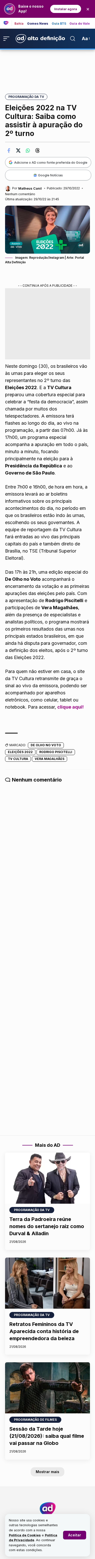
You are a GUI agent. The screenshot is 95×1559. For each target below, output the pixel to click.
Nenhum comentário (20, 194)
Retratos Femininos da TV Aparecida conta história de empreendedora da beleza (44, 1331)
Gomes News (37, 23)
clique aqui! (70, 707)
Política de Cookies (25, 1535)
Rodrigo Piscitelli (55, 752)
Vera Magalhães (49, 759)
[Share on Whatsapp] (27, 150)
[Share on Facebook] (8, 150)
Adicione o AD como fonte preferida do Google (50, 162)
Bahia (19, 23)
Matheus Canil (30, 188)
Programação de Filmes (35, 1420)
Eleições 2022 (20, 752)
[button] (74, 1535)
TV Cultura (18, 759)
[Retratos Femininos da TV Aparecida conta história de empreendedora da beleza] (47, 1283)
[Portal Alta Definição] (48, 1509)
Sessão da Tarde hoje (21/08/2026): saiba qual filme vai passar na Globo (46, 1436)
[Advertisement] (47, 68)
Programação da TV (26, 97)
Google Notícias (50, 175)
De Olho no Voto (46, 745)
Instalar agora (65, 9)
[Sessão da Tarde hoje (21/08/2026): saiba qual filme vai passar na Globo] (47, 1387)
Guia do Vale (79, 23)
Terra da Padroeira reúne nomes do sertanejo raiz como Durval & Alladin (46, 1226)
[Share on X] (18, 150)
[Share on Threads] (37, 150)
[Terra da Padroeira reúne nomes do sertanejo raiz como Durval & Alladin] (47, 1178)
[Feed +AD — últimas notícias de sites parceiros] (8, 23)
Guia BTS (59, 23)
